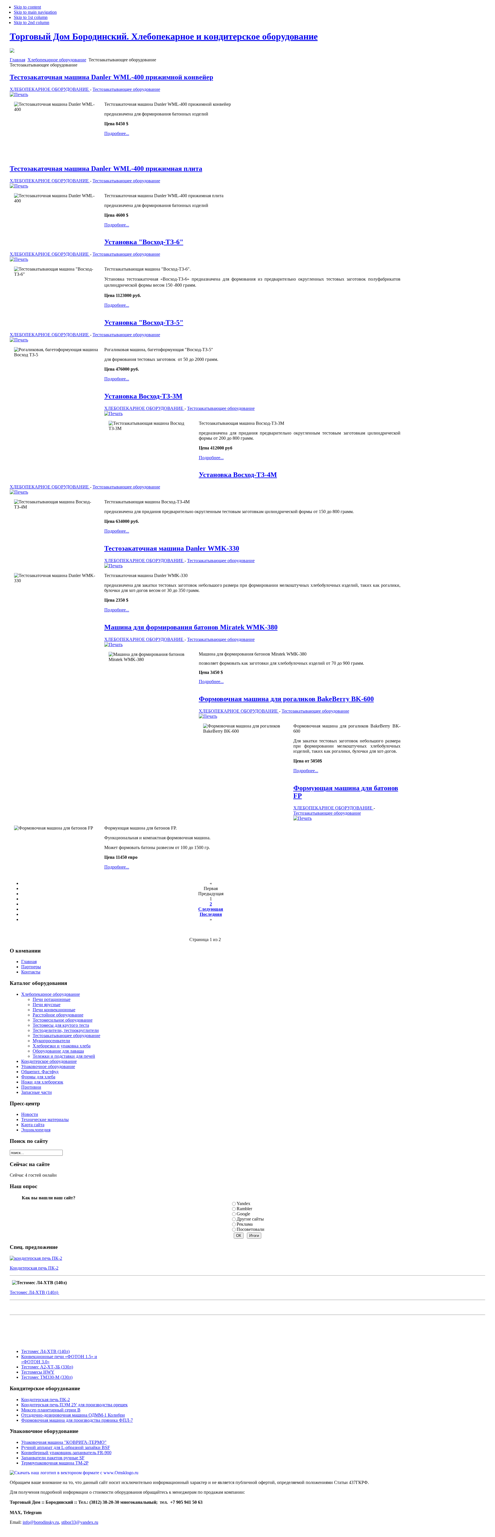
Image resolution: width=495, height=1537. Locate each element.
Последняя (211, 914)
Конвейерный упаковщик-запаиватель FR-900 (66, 1452)
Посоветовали (250, 1229)
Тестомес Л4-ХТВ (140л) (34, 1292)
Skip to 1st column (31, 17)
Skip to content (27, 7)
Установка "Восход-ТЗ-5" (143, 322)
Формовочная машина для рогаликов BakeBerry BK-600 (286, 699)
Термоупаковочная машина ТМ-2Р (55, 1462)
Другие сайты (250, 1219)
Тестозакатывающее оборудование (126, 89)
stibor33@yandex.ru (79, 1522)
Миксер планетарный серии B (50, 1409)
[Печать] (19, 94)
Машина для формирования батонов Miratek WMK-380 (191, 627)
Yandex (243, 1203)
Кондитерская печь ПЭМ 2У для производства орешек (74, 1404)
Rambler (244, 1208)
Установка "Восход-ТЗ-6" (143, 242)
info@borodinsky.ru (41, 1522)
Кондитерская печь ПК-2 (34, 1268)
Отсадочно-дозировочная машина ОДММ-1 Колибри (73, 1415)
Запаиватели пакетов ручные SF (53, 1457)
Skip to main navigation (35, 12)
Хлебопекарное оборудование (57, 59)
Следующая (210, 909)
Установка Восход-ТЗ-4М (238, 474)
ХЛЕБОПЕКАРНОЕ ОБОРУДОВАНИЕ (50, 89)
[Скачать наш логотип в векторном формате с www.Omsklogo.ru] (74, 1472)
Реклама (245, 1224)
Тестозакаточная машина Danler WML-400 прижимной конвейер (111, 77)
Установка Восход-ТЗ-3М (143, 396)
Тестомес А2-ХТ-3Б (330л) (47, 1366)
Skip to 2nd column (31, 22)
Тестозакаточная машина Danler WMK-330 (171, 548)
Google (243, 1213)
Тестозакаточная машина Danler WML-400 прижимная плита (106, 168)
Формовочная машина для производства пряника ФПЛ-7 (77, 1420)
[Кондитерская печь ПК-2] (36, 1258)
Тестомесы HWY (37, 1372)
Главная (17, 59)
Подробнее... (116, 133)
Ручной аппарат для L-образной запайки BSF (65, 1447)
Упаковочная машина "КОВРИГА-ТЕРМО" (64, 1442)
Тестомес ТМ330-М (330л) (46, 1377)
